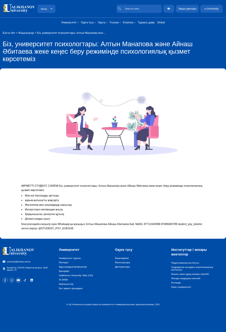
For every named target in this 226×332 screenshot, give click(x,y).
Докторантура (122, 266)
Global (161, 22)
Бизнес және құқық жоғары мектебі (190, 274)
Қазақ (44, 8)
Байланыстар (66, 284)
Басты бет (9, 32)
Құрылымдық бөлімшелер (73, 266)
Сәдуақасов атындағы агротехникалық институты (192, 268)
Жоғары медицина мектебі (185, 278)
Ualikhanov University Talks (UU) (76, 275)
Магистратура (122, 262)
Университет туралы (70, 258)
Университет (69, 249)
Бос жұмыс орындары (71, 288)
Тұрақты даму (146, 22)
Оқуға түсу (123, 249)
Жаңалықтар (26, 32)
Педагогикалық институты (185, 262)
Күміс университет (181, 287)
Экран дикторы (187, 8)
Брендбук (64, 271)
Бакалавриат (122, 258)
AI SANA (63, 279)
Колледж (176, 282)
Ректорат (63, 262)
